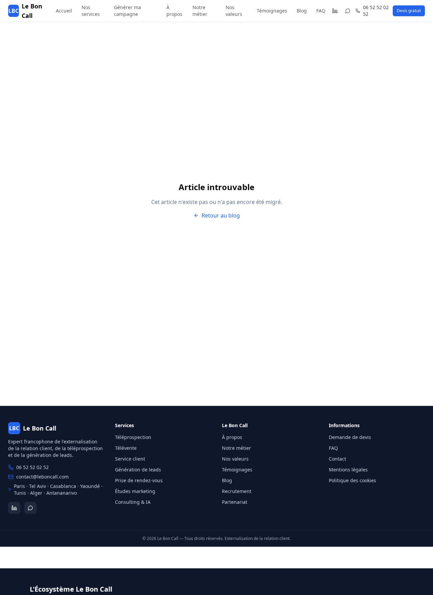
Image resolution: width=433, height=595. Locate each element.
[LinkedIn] (334, 11)
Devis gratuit (409, 11)
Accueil (64, 10)
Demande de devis (350, 437)
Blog (302, 10)
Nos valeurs (234, 10)
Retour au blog (221, 215)
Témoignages (272, 10)
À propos (174, 10)
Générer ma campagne (127, 10)
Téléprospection (133, 437)
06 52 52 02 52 (376, 10)
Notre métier (199, 10)
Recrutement (236, 491)
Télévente (126, 448)
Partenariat (234, 502)
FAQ (320, 10)
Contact (337, 459)
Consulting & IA (133, 502)
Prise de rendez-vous (139, 480)
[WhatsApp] (348, 11)
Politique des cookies (352, 480)
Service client (130, 459)
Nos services (91, 10)
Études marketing (135, 491)
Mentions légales (348, 469)
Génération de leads (138, 469)
